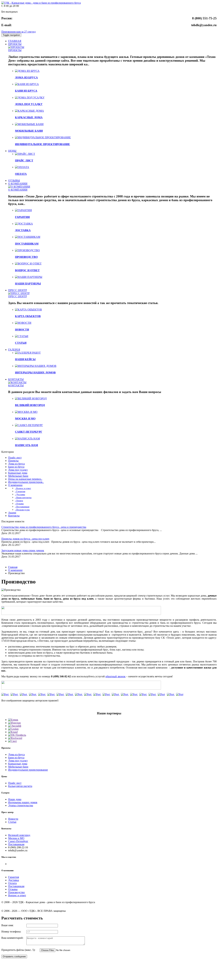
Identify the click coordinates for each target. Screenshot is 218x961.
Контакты (14, 515)
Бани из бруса (16, 466)
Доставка (13, 880)
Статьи (12, 821)
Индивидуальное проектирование (28, 769)
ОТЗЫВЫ (14, 180)
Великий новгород (19, 835)
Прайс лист (14, 783)
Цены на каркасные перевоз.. (25, 479)
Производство (16, 892)
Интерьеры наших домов (22, 802)
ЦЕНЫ (12, 150)
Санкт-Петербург (18, 841)
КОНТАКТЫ (16, 379)
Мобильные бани (18, 475)
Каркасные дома (17, 472)
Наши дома (14, 799)
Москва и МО (16, 838)
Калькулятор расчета (20, 786)
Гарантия (13, 877)
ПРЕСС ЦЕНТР (17, 290)
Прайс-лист (15, 457)
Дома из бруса (16, 463)
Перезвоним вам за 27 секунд (18, 31)
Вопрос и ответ (17, 895)
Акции (12, 512)
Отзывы (13, 889)
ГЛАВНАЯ (14, 41)
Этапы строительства (20, 805)
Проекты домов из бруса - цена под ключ (25, 538)
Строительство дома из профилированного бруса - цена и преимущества (43, 527)
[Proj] (5, 694)
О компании (15, 485)
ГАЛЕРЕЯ (14, 349)
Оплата (12, 883)
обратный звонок (115, 676)
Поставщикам (16, 844)
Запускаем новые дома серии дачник (22, 550)
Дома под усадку (18, 469)
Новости (13, 818)
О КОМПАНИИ (17, 183)
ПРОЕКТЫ (14, 44)
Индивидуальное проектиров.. (26, 482)
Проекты (13, 460)
